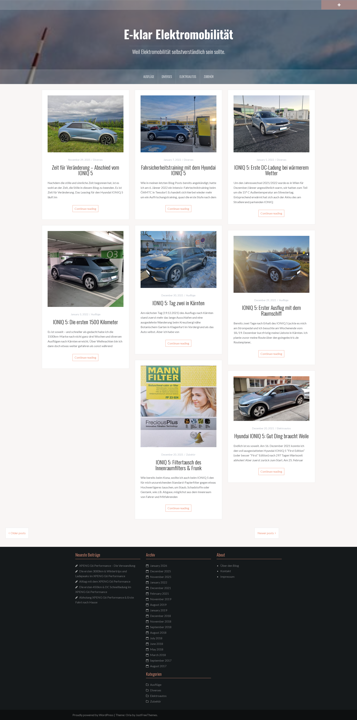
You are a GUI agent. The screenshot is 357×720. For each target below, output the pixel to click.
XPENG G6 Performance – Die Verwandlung (107, 565)
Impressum (227, 576)
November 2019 (160, 599)
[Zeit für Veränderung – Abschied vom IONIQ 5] (85, 123)
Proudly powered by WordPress (93, 715)
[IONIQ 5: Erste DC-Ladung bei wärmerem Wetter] (271, 123)
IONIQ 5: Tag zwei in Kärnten (178, 303)
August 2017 (158, 666)
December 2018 (160, 616)
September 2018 (160, 627)
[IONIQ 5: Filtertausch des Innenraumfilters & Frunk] (178, 406)
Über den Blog (229, 565)
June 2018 (156, 643)
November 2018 (160, 621)
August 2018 (158, 632)
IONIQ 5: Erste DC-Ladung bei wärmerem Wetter (271, 170)
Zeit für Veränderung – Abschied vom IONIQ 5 (85, 170)
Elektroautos (188, 76)
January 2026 (158, 565)
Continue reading (85, 208)
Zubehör (209, 76)
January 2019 (158, 610)
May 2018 (156, 649)
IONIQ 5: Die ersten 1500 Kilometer (85, 322)
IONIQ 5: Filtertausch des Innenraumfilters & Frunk (178, 465)
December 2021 (160, 588)
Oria (128, 715)
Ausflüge (148, 76)
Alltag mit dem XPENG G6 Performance (104, 581)
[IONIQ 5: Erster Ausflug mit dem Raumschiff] (271, 264)
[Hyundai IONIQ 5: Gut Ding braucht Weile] (271, 398)
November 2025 (160, 576)
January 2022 (158, 582)
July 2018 (156, 638)
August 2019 (158, 604)
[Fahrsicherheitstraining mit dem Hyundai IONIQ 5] (178, 123)
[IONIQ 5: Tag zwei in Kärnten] (178, 259)
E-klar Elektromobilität (178, 34)
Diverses (167, 76)
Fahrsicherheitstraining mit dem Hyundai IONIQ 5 (178, 170)
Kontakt (225, 571)
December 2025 (160, 571)
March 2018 (158, 655)
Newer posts (266, 533)
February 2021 (159, 593)
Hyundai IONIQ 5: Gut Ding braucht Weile (271, 436)
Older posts (18, 533)
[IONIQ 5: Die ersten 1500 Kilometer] (85, 268)
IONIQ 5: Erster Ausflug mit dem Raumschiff (271, 310)
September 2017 (160, 660)
